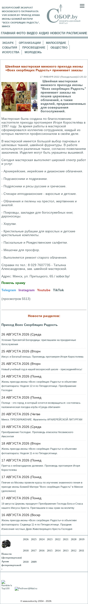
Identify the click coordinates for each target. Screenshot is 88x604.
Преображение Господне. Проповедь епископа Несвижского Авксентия (37, 434)
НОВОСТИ (57, 33)
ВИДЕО (32, 33)
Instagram (26, 290)
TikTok (58, 290)
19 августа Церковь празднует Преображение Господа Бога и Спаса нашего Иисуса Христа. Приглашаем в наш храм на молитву (42, 505)
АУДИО (44, 33)
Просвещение (33, 47)
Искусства (10, 52)
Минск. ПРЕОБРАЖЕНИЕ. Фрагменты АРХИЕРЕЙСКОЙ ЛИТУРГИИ (41, 419)
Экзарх (8, 43)
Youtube (43, 290)
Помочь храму (13, 283)
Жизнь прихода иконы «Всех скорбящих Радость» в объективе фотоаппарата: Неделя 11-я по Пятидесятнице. (39, 450)
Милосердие (56, 43)
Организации (30, 43)
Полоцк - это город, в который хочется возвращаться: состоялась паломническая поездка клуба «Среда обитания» (40, 404)
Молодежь (33, 52)
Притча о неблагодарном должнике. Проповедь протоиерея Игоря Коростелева (40, 467)
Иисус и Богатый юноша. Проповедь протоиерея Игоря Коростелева (42, 356)
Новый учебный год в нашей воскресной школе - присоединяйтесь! (41, 369)
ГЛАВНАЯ (8, 33)
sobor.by (62, 276)
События (9, 47)
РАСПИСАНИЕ (76, 33)
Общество (58, 47)
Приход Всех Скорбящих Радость (29, 325)
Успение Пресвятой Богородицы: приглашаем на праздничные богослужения (38, 342)
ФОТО (21, 33)
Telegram (8, 290)
